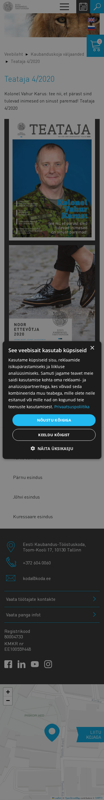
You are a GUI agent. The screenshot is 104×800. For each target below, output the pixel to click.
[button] (52, 448)
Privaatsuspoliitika (72, 406)
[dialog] (52, 400)
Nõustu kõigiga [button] (54, 419)
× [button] (92, 348)
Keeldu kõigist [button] (54, 434)
